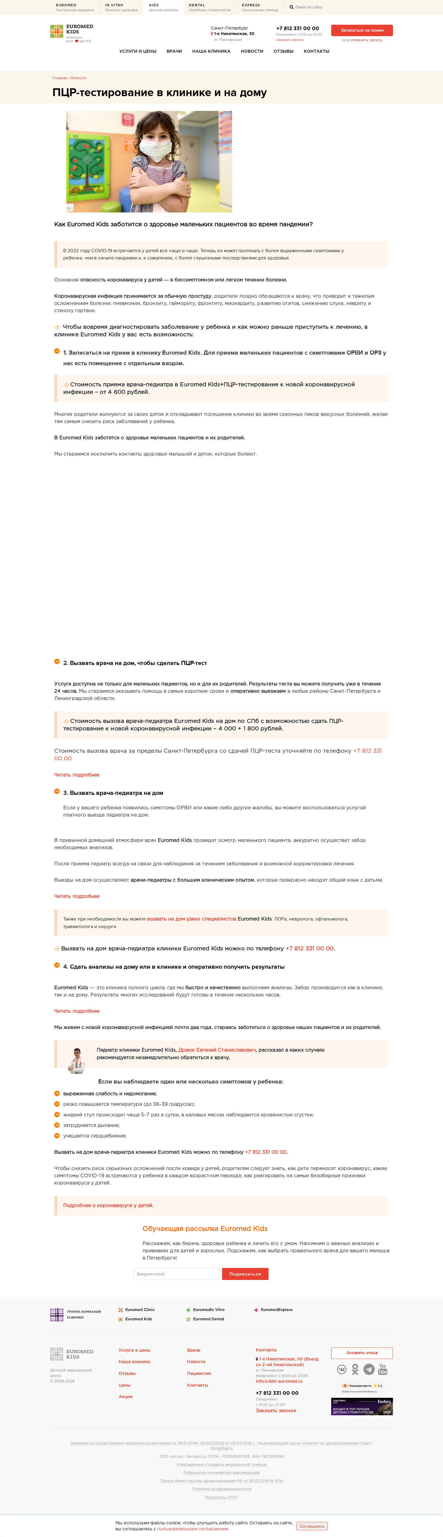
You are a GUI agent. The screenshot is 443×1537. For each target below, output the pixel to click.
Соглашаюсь (312, 1526)
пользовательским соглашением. (193, 1529)
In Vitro (121, 8)
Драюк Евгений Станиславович (217, 1050)
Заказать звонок (290, 40)
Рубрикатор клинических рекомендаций (222, 1473)
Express (260, 8)
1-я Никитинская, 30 (233, 34)
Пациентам (199, 1373)
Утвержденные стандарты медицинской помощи (221, 1464)
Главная (59, 78)
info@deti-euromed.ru (279, 1381)
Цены (124, 1385)
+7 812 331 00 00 (297, 29)
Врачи (174, 51)
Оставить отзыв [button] (362, 1353)
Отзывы (284, 51)
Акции (126, 1397)
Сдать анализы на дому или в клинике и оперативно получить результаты (178, 967)
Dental (210, 8)
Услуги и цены (137, 51)
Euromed (75, 8)
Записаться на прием (362, 30)
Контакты (316, 51)
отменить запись (366, 40)
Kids (163, 8)
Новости (252, 51)
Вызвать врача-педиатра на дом (116, 793)
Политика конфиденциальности (221, 1489)
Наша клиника (211, 51)
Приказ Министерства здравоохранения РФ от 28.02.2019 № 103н (221, 1481)
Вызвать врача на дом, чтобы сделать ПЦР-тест (138, 663)
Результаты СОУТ (221, 1497)
